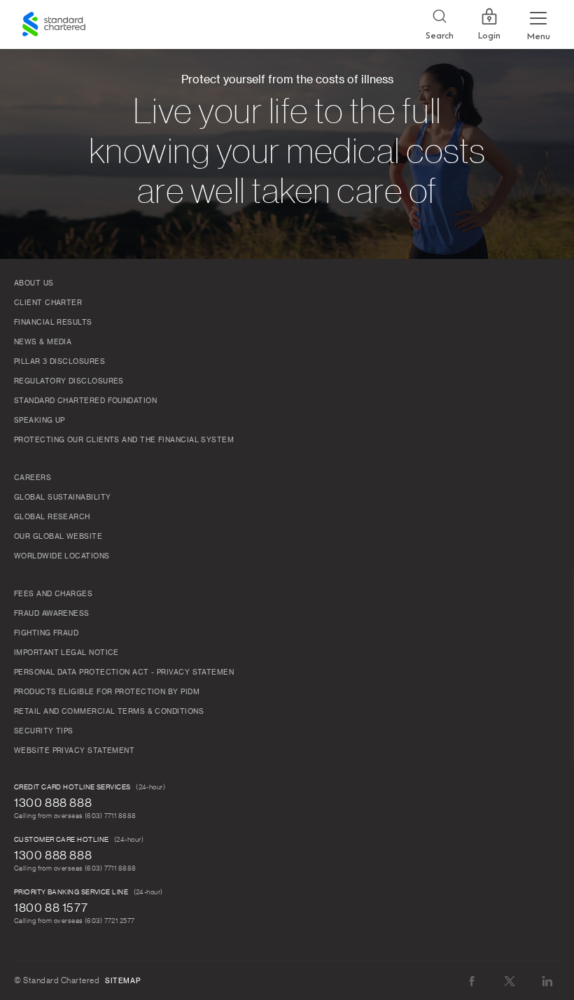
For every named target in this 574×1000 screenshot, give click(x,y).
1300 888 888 (53, 802)
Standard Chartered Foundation (85, 400)
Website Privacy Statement (74, 750)
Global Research (52, 517)
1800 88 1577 (51, 907)
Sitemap (122, 981)
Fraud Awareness (52, 613)
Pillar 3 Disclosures (59, 361)
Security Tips (44, 731)
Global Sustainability (62, 497)
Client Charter (48, 303)
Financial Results (53, 322)
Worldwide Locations (62, 556)
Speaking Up (39, 420)
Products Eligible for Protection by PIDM (107, 692)
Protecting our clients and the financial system (124, 440)
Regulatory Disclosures (69, 381)
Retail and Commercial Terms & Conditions (109, 711)
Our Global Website (58, 536)
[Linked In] (547, 981)
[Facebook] (471, 981)
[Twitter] (509, 981)
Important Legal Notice (66, 652)
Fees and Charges (53, 594)
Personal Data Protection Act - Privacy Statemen (124, 672)
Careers (32, 477)
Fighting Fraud (46, 633)
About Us (34, 283)
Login (489, 35)
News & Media (42, 342)
